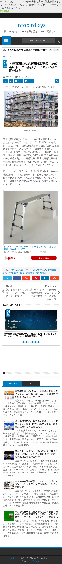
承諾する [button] (4, 11)
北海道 (43, 273)
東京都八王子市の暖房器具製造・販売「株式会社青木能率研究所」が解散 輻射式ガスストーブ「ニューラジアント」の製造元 (36, 514)
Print (19, 81)
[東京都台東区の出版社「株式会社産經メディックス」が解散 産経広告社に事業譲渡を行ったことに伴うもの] (9, 395)
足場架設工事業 (17, 273)
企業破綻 (51, 269)
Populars (12, 383)
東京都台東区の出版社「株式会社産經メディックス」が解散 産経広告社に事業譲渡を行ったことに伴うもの (36, 394)
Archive (30, 383)
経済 (5, 273)
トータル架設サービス (35, 269)
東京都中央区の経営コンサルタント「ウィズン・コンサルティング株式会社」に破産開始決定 (36, 484)
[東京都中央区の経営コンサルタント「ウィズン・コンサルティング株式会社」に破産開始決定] (9, 485)
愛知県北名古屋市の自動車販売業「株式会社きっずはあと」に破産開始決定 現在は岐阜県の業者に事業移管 (36, 454)
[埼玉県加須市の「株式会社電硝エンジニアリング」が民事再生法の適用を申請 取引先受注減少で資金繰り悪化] (9, 425)
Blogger (36, 561)
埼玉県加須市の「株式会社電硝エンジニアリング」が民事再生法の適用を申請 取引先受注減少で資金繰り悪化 (36, 424)
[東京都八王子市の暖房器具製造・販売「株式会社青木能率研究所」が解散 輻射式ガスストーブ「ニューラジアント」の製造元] (9, 516)
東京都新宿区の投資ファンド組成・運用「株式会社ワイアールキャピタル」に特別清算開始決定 (30, 335)
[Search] (58, 40)
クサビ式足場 (16, 269)
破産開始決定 (32, 273)
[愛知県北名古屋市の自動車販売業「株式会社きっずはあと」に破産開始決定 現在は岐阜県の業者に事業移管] (9, 455)
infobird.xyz (31, 25)
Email (30, 81)
